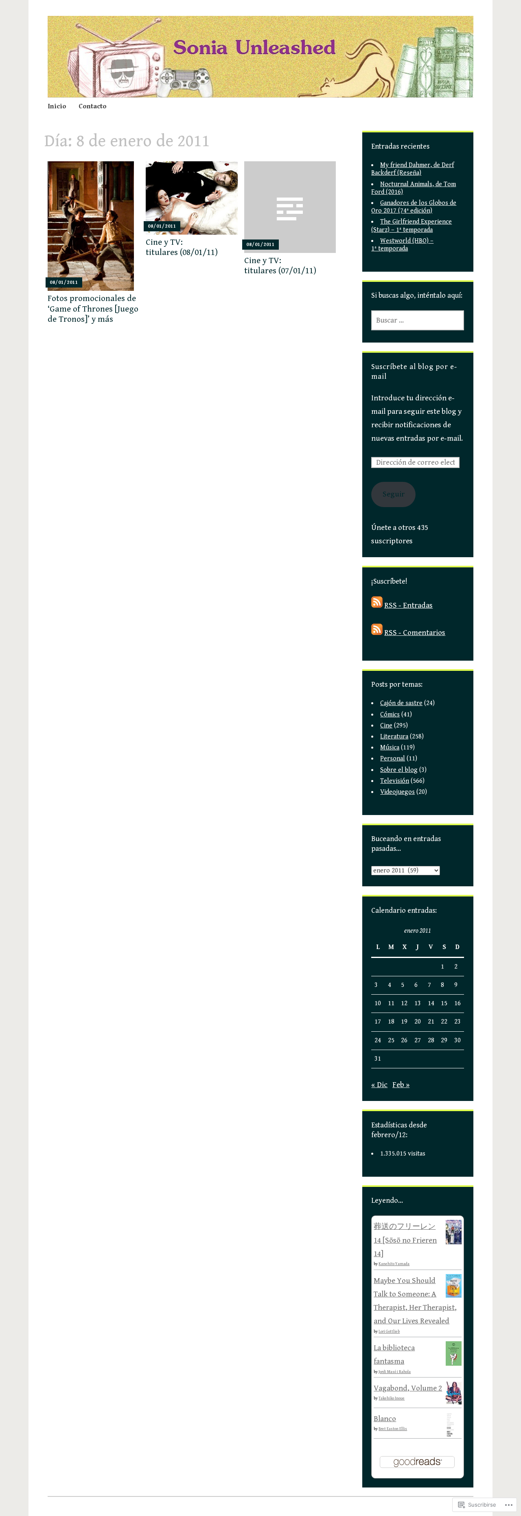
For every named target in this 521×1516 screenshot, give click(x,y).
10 (377, 1003)
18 (391, 1022)
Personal (392, 758)
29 (444, 1040)
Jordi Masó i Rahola (395, 1371)
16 (457, 1003)
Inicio (57, 106)
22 (444, 1022)
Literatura (394, 736)
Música (389, 747)
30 (457, 1040)
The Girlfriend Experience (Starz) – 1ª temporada (411, 225)
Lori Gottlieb (389, 1331)
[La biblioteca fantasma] (454, 1363)
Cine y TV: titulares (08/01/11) (182, 247)
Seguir (394, 494)
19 (404, 1022)
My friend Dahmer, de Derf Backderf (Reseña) (412, 169)
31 (377, 1059)
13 (417, 1003)
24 (377, 1040)
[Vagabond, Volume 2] (454, 1401)
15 (444, 1003)
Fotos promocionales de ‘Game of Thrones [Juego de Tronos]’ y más (93, 309)
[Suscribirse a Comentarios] (377, 632)
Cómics (390, 714)
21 (431, 1022)
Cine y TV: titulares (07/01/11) (280, 266)
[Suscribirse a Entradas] (377, 605)
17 (377, 1022)
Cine (386, 725)
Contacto (93, 106)
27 (417, 1040)
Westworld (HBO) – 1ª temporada (402, 245)
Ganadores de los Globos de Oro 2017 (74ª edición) (413, 207)
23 (457, 1022)
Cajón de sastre (401, 703)
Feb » (400, 1084)
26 (404, 1040)
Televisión (394, 781)
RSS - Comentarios (414, 632)
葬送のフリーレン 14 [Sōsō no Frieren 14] (405, 1240)
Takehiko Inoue (392, 1398)
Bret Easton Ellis (393, 1428)
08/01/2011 (64, 282)
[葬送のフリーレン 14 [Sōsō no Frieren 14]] (454, 1242)
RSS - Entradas (408, 605)
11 (391, 1003)
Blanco (385, 1418)
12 (404, 1003)
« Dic (379, 1084)
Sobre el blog (399, 770)
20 (417, 1022)
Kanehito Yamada (394, 1263)
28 (431, 1040)
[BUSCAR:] (417, 320)
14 (431, 1003)
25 (391, 1040)
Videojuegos (397, 792)
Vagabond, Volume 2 (408, 1388)
